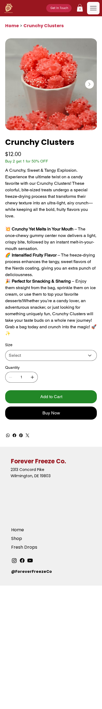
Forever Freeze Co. (38, 461)
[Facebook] (14, 435)
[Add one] (32, 377)
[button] (80, 7)
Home (17, 530)
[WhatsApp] (8, 435)
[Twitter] (27, 435)
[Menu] (93, 8)
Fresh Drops (24, 547)
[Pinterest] (21, 435)
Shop (16, 538)
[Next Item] (89, 84)
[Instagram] (14, 560)
